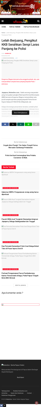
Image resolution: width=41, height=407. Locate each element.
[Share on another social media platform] (36, 124)
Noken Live (8, 53)
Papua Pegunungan (31, 27)
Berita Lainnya (20, 285)
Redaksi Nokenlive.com (20, 391)
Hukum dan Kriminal (8, 58)
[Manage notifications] (36, 403)
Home (4, 27)
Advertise (4, 393)
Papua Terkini (14, 27)
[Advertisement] (20, 132)
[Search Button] (38, 21)
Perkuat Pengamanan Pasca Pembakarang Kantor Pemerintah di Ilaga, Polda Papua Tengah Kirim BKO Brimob (20, 275)
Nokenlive (9, 399)
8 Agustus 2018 (6, 55)
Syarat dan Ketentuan (17, 393)
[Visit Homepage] (20, 21)
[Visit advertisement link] (20, 7)
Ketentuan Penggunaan (9, 395)
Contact (29, 393)
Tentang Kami (6, 391)
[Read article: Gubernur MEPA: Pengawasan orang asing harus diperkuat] (20, 180)
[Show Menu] (3, 21)
